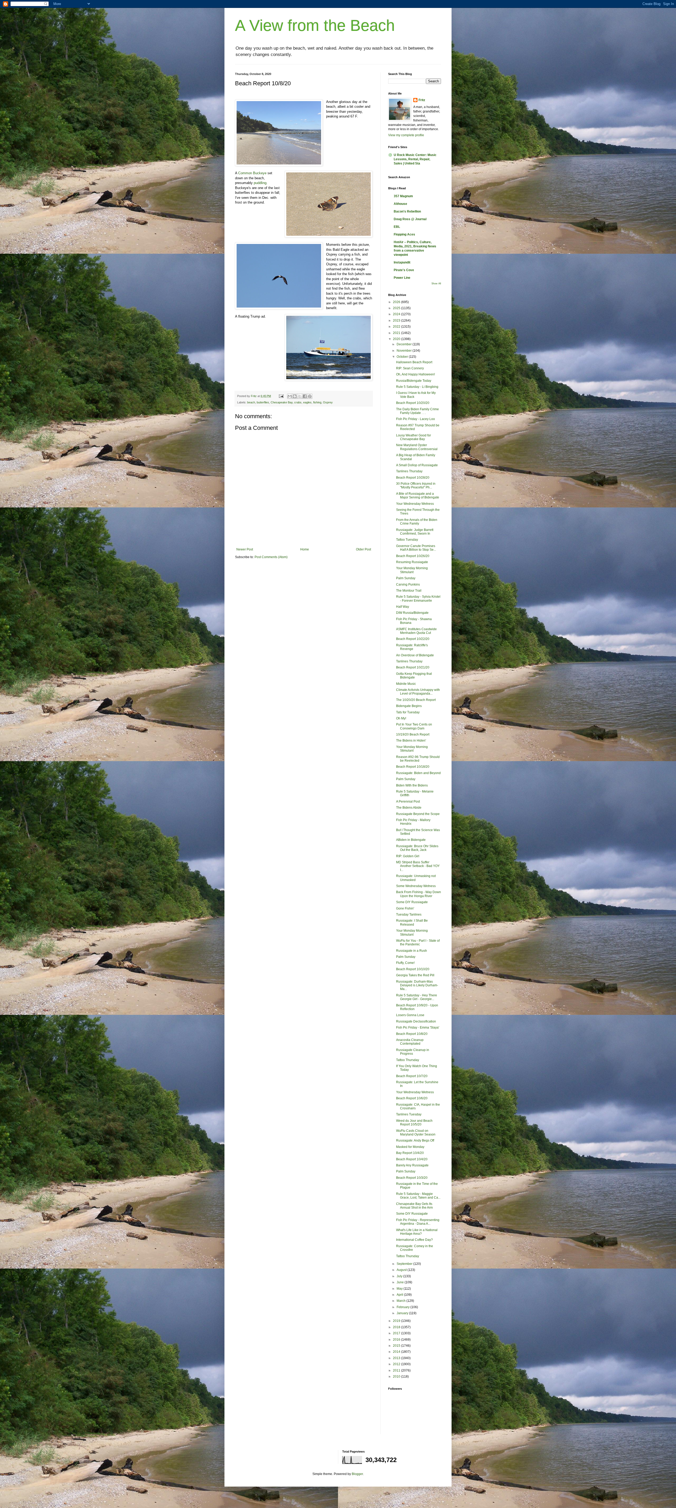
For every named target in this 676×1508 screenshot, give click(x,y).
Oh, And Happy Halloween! (415, 374)
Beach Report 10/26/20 (412, 556)
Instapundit (402, 262)
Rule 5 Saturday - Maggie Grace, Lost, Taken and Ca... (418, 1195)
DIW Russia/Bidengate (412, 613)
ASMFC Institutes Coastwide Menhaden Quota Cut (416, 631)
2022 (397, 326)
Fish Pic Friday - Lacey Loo (415, 419)
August (402, 1270)
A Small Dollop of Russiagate (417, 465)
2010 (397, 1376)
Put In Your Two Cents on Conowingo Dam (414, 726)
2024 (397, 314)
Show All (436, 283)
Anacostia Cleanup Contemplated (410, 1041)
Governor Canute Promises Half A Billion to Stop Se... (416, 548)
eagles (307, 402)
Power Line (402, 278)
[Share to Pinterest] (309, 396)
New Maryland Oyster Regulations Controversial (417, 447)
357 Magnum (403, 196)
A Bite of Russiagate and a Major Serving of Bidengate (417, 495)
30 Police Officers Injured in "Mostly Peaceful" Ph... (415, 485)
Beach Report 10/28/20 (412, 477)
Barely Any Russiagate (412, 1165)
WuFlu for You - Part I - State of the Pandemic (418, 942)
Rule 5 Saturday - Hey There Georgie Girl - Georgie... (416, 997)
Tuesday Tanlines (408, 914)
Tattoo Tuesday (407, 539)
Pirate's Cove (404, 270)
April (400, 1295)
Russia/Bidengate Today (413, 381)
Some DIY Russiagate (412, 902)
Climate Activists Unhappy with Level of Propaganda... (418, 691)
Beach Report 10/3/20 (412, 1178)
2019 (397, 1321)
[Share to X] (299, 396)
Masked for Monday (410, 1147)
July (400, 1276)
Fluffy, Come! (405, 963)
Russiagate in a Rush (411, 951)
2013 (397, 1358)
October (403, 357)
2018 (397, 1327)
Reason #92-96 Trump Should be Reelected (418, 758)
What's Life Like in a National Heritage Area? (417, 1232)
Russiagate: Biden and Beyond (418, 773)
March (401, 1301)
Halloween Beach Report (414, 362)
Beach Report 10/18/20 (412, 767)
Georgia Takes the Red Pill (415, 975)
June (401, 1282)
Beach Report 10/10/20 (412, 969)
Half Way (402, 607)
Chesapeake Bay (282, 402)
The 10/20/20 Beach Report (416, 700)
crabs (298, 402)
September (405, 1264)
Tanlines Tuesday (408, 1114)
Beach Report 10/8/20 (412, 1034)
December (404, 344)
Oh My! (401, 718)
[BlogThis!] (294, 396)
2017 (397, 1333)
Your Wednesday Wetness (415, 504)
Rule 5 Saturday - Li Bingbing (417, 387)
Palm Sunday (405, 578)
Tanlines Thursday (409, 471)
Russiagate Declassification (416, 1021)
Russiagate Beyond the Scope (418, 814)
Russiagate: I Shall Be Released (412, 922)
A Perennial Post (408, 801)
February (403, 1307)
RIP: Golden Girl (407, 856)
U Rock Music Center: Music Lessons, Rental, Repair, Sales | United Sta (415, 159)
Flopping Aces (404, 234)
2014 (397, 1352)
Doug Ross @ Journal (410, 219)
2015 (397, 1345)
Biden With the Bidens (412, 785)
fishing (317, 402)
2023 (397, 320)
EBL (397, 227)
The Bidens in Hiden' (411, 740)
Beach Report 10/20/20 (412, 403)
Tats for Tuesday (408, 712)
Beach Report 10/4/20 (412, 1159)
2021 (397, 333)
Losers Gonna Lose (410, 1015)
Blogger (357, 1474)
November (404, 350)
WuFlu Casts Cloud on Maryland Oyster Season (415, 1132)
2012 (397, 1364)
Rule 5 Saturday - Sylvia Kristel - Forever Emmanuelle (418, 598)
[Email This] (289, 396)
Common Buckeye (252, 173)
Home (304, 549)
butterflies (263, 402)
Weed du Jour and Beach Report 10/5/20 (414, 1122)
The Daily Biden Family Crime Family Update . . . (417, 411)
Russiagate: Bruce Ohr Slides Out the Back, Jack (417, 848)
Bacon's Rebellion (407, 211)
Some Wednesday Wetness (416, 886)
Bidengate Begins (409, 706)
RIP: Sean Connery (410, 368)
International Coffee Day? (414, 1240)
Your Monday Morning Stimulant (412, 570)
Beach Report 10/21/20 (412, 667)
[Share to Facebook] (304, 396)
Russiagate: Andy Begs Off (415, 1140)
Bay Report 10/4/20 (410, 1153)
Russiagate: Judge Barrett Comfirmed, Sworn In (414, 531)
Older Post (363, 549)
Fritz (422, 100)
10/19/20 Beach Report (412, 734)
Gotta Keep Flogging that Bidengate (414, 675)
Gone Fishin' (405, 908)
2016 (397, 1339)
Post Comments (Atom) (271, 557)
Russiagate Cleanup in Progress (412, 1051)
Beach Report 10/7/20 (412, 1076)
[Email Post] (281, 396)
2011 (397, 1370)
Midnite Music (406, 684)
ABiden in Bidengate (411, 840)
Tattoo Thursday (407, 1060)
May (400, 1288)
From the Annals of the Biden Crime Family (416, 521)
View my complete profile (406, 135)
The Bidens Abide (408, 807)
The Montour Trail (408, 590)
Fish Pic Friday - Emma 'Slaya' (417, 1027)
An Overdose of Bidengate (415, 655)
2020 (397, 339)
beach (251, 402)
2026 (397, 302)
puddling (260, 183)
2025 (397, 308)
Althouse (400, 204)
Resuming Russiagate (412, 562)
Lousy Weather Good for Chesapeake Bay (413, 437)
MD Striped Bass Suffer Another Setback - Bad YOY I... (418, 866)
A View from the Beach (315, 25)
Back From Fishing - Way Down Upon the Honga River (418, 894)
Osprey (328, 402)
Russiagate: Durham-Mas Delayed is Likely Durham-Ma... (417, 985)
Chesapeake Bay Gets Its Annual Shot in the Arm (414, 1205)
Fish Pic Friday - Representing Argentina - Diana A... (417, 1222)
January (403, 1313)
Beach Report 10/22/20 (412, 639)
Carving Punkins (408, 584)
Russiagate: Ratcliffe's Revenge (412, 647)
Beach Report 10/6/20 (412, 1098)
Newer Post (244, 549)
